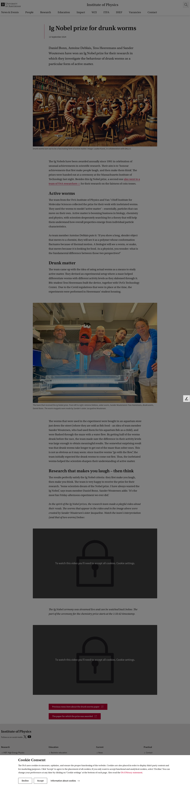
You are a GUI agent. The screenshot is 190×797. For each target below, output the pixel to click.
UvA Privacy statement (131, 772)
